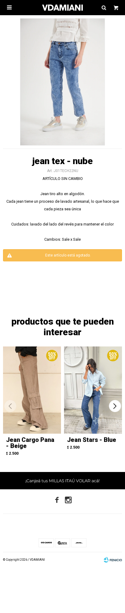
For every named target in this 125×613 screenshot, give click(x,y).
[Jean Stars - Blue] (93, 390)
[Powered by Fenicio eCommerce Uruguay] (113, 559)
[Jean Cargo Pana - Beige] (32, 390)
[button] (115, 406)
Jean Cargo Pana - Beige (30, 443)
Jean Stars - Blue (91, 440)
